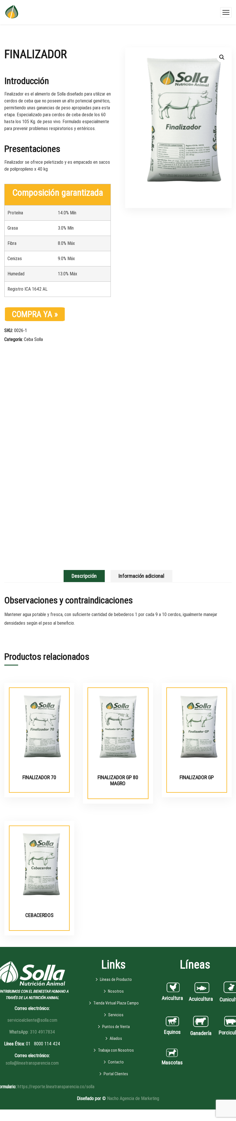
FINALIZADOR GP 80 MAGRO (118, 780)
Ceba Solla (33, 339)
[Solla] (11, 12)
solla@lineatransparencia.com (32, 1063)
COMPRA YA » (35, 314)
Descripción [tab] (84, 576)
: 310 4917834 (32, 1032)
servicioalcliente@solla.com (32, 1020)
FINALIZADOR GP (197, 777)
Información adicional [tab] (141, 576)
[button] (222, 57)
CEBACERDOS (39, 915)
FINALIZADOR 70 (39, 777)
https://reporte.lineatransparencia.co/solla (56, 1086)
